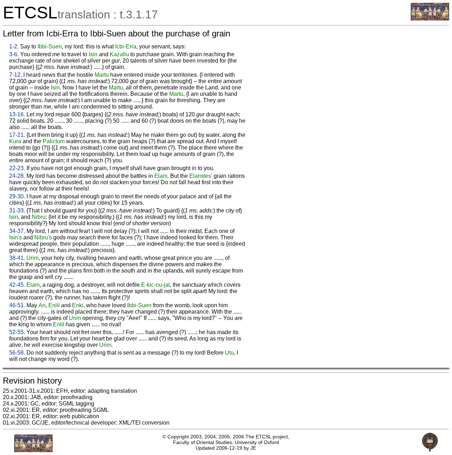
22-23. (17, 168)
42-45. (17, 285)
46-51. (17, 305)
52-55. (17, 332)
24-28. (17, 176)
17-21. (17, 135)
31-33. (17, 211)
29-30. (17, 196)
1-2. (14, 46)
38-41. (17, 258)
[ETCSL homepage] (430, 19)
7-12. (15, 75)
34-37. (17, 231)
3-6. (14, 54)
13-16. (17, 114)
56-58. (17, 353)
